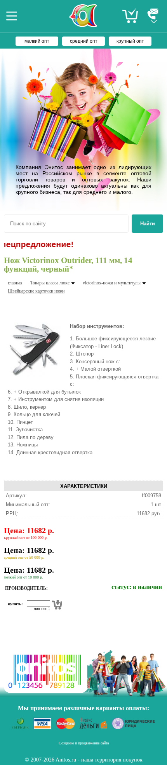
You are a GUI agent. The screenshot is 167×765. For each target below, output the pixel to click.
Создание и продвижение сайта (84, 743)
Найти (147, 224)
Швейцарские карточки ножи (36, 291)
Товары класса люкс (50, 283)
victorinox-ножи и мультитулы (112, 283)
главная (15, 283)
